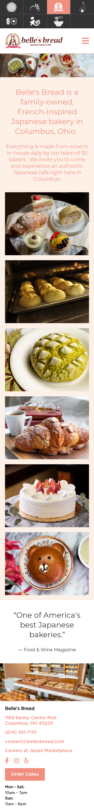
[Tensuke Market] (35, 21)
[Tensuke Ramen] (59, 21)
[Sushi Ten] (12, 21)
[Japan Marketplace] (12, 7)
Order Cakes (25, 774)
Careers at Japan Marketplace (38, 751)
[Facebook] (7, 761)
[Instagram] (16, 761)
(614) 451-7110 (21, 732)
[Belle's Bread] (59, 7)
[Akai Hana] (35, 7)
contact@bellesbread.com (34, 742)
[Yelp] (26, 761)
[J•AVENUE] (82, 7)
